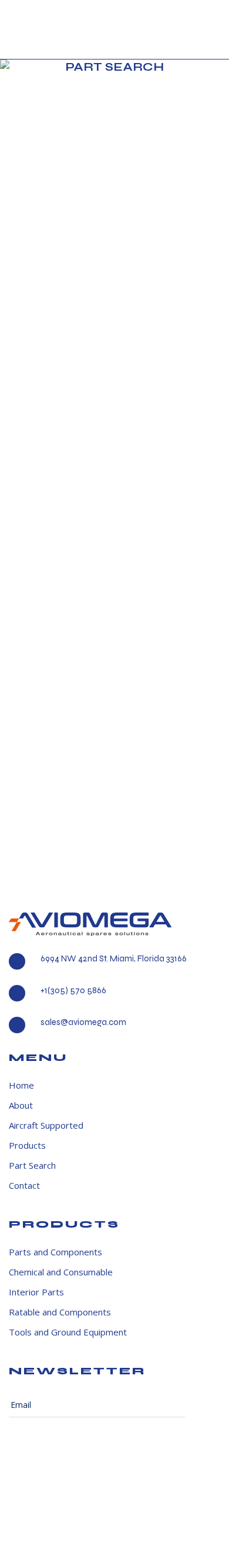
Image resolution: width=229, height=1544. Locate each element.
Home (21, 1085)
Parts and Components (55, 1252)
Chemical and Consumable (61, 1272)
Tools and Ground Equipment (68, 1332)
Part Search (32, 1166)
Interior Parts (36, 1292)
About (21, 1105)
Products (27, 1145)
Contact (24, 1186)
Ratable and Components (60, 1312)
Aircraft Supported (46, 1125)
